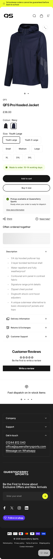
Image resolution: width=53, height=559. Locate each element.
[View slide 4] (31, 399)
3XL (30, 157)
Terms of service (32, 543)
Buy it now (27, 188)
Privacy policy (19, 543)
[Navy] (13, 126)
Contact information (26, 547)
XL (7, 157)
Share (9, 218)
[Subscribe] (45, 496)
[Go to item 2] (28, 93)
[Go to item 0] (25, 93)
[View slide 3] (28, 399)
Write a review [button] (26, 368)
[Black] (5, 126)
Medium (22, 148)
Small (8, 148)
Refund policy (8, 543)
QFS (5, 99)
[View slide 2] (25, 399)
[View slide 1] (21, 399)
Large (37, 148)
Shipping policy (44, 543)
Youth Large (11, 140)
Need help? (45, 219)
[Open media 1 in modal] (45, 28)
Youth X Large (31, 140)
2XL (18, 157)
